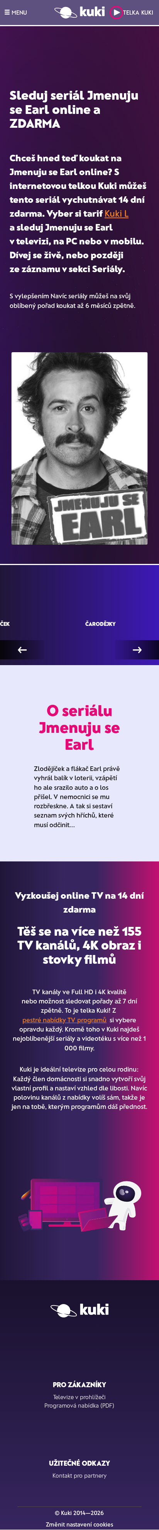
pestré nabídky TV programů (64, 1019)
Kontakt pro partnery (79, 1475)
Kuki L (117, 213)
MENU (18, 12)
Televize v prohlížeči (79, 1396)
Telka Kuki (138, 12)
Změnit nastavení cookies (79, 1524)
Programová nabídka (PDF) (79, 1405)
